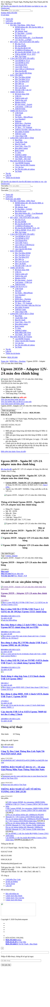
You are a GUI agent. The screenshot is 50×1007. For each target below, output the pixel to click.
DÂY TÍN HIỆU (16, 75)
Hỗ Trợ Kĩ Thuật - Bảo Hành (21, 944)
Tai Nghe (18, 171)
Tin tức (8, 173)
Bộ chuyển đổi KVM (23, 48)
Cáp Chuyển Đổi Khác (23, 73)
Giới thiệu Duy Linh (13, 879)
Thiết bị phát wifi (21, 98)
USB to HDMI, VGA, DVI (25, 54)
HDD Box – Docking (23, 123)
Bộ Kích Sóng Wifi (22, 94)
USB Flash (19, 113)
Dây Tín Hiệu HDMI (23, 77)
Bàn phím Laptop (21, 148)
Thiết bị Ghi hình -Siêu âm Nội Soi (28, 130)
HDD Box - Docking (17, 361)
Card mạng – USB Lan (23, 107)
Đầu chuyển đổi (21, 71)
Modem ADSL (20, 102)
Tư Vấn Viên (16, 942)
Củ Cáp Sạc (19, 167)
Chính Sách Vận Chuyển (15, 898)
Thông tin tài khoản (13, 178)
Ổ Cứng (18, 152)
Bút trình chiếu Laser (22, 125)
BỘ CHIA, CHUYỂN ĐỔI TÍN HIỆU (24, 42)
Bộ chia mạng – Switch (23, 104)
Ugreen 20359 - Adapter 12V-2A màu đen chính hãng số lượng (24, 406)
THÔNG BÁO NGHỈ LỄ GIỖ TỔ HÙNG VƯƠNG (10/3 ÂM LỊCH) (21, 790)
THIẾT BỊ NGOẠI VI (18, 111)
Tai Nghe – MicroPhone (24, 117)
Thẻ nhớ (18, 115)
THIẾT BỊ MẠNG (17, 92)
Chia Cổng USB (21, 136)
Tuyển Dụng (10, 884)
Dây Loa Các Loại (22, 86)
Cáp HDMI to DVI (22, 63)
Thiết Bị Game (20, 134)
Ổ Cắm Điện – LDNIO (23, 33)
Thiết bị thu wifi (21, 100)
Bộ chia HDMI (20, 46)
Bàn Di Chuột (20, 144)
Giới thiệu (9, 21)
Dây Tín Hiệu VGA (22, 79)
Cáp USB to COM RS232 (24, 69)
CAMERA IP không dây (24, 50)
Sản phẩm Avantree (22, 132)
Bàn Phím (18, 140)
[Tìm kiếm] (32, 186)
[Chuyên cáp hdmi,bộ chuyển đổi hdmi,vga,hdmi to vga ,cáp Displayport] (25, 8)
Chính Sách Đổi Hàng (14, 900)
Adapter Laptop (21, 155)
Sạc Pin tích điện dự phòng (25, 169)
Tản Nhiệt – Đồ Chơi (23, 159)
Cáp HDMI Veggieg (22, 163)
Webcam (18, 121)
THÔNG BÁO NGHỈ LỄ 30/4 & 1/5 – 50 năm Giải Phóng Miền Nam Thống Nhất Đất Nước (23, 768)
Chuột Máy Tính (21, 142)
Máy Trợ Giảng (20, 56)
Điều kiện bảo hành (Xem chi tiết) (13, 451)
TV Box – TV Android (23, 127)
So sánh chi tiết (6, 618)
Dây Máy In (19, 84)
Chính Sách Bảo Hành (14, 896)
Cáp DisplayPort (21, 65)
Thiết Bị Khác (20, 109)
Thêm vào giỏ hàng (8, 410)
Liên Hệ (9, 886)
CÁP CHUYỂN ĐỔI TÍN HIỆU (22, 58)
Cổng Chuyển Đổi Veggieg (25, 165)
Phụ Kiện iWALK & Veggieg (21, 161)
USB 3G (18, 96)
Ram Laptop (19, 150)
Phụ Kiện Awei (20, 35)
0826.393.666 (12, 357)
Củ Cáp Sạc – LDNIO (23, 40)
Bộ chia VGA (20, 44)
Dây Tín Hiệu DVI (22, 81)
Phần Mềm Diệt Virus (23, 157)
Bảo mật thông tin (12, 894)
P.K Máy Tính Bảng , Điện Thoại (22, 25)
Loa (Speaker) (20, 119)
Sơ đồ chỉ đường (12, 882)
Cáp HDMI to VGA (22, 61)
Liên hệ (8, 175)
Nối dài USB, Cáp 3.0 (23, 90)
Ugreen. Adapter (11, 556)
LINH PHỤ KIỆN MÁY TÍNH (22, 138)
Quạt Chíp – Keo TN (23, 146)
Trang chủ (9, 19)
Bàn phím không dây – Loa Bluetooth (29, 38)
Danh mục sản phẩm (13, 23)
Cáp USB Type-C (21, 67)
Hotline (13, 940)
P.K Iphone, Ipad (21, 31)
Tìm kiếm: (4, 10)
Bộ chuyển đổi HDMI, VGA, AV (27, 52)
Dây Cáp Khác (20, 88)
